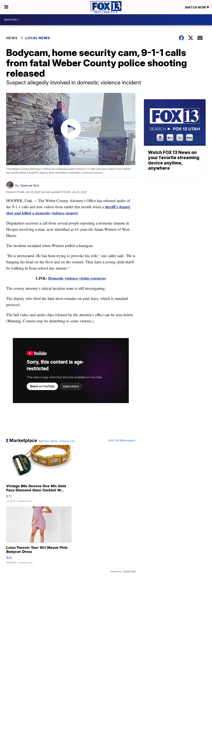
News (12, 38)
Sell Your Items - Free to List (57, 441)
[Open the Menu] (6, 7)
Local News (37, 38)
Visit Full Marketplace (121, 440)
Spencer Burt (29, 185)
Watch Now (196, 7)
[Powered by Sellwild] (129, 571)
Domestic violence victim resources (77, 278)
